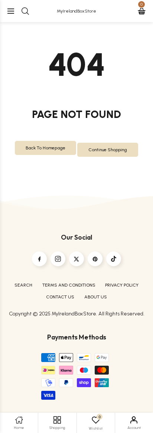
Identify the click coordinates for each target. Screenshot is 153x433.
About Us (95, 297)
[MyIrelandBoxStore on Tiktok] (113, 258)
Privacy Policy (122, 285)
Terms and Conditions (68, 285)
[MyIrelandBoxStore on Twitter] (76, 258)
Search (23, 285)
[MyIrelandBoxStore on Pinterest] (95, 258)
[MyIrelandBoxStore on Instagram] (58, 258)
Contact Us (60, 297)
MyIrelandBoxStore (76, 11)
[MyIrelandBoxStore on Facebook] (39, 258)
